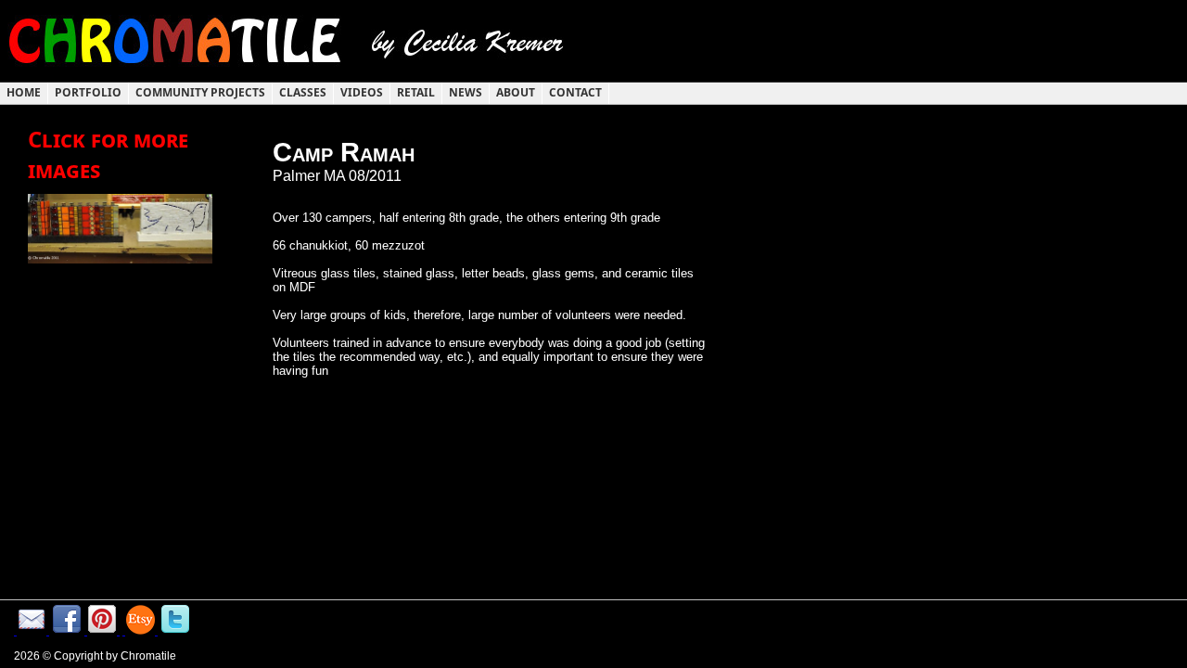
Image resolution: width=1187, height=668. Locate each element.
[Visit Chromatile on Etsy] (140, 630)
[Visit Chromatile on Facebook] (67, 630)
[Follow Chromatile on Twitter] (175, 630)
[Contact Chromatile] (31, 630)
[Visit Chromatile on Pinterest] (102, 630)
